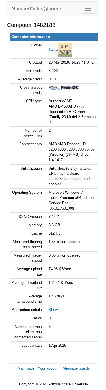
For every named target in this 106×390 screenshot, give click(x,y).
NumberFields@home (36, 9)
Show (53, 310)
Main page (26, 368)
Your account (48, 368)
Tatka (53, 49)
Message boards (76, 368)
